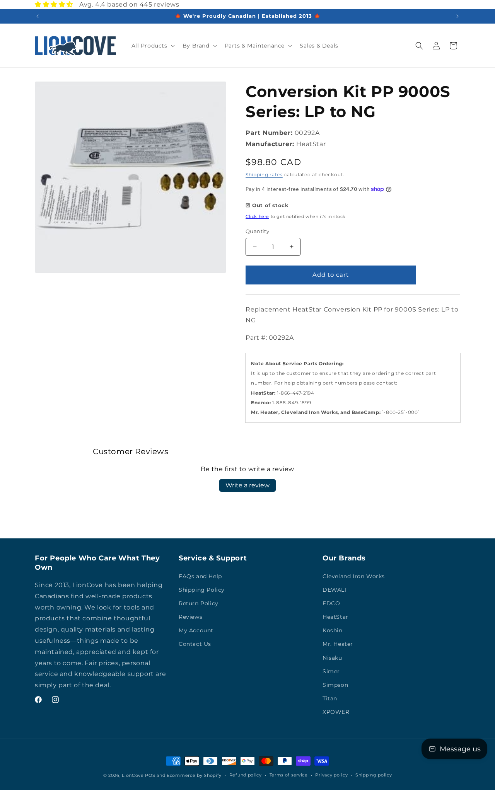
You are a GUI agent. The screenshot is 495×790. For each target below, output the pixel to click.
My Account (196, 630)
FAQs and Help (200, 576)
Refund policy (245, 775)
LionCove (133, 775)
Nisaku (332, 657)
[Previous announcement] (37, 16)
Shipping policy (373, 775)
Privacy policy (331, 775)
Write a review (247, 485)
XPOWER (336, 711)
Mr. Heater (338, 643)
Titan (330, 698)
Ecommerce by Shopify (194, 775)
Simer (331, 671)
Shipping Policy (202, 589)
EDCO (331, 603)
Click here (257, 216)
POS (150, 775)
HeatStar (335, 616)
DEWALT (335, 589)
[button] (152, 45)
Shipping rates (264, 174)
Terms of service (289, 775)
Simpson (335, 684)
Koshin (333, 630)
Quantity (257, 231)
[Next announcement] (457, 16)
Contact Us (195, 643)
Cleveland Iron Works (354, 576)
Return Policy (198, 603)
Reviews (190, 616)
